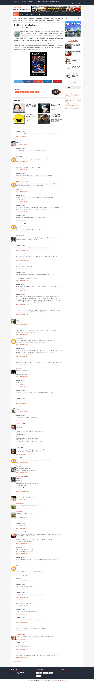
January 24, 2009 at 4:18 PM (22, 462)
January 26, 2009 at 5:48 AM (22, 622)
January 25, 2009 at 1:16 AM (22, 543)
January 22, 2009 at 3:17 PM (22, 144)
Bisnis (32, 14)
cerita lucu (45, 673)
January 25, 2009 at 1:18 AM (22, 553)
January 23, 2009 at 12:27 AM (22, 314)
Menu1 (21, 14)
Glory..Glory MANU (34, 49)
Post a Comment (17, 661)
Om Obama (40, 43)
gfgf (17, 565)
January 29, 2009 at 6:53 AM (22, 639)
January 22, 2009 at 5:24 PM (22, 169)
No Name (18, 457)
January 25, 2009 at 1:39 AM (22, 562)
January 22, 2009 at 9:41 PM (22, 242)
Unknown (18, 156)
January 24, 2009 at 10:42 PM (22, 491)
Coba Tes (18, 338)
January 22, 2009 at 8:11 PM (22, 201)
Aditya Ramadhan (19, 223)
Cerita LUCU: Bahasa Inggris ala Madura (30, 115)
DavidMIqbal (18, 140)
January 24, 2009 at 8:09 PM (22, 472)
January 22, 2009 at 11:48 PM (22, 290)
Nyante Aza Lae (19, 634)
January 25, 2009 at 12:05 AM (22, 508)
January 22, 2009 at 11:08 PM (22, 260)
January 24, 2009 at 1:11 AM (22, 420)
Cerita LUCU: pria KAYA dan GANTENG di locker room (56, 116)
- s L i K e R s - (19, 495)
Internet (38, 14)
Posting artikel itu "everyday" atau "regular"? (75, 75)
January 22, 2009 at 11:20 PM (22, 280)
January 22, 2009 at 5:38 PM (22, 191)
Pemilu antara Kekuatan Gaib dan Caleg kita (76, 52)
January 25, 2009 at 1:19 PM (22, 605)
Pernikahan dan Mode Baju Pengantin (76, 59)
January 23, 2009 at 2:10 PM (22, 395)
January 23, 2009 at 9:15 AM (22, 364)
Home (16, 14)
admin (16, 89)
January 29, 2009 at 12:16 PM (22, 649)
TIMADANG (18, 503)
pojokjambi (18, 318)
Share (28, 81)
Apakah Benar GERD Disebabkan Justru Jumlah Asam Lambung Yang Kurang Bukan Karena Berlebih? (72, 106)
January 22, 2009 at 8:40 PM (22, 211)
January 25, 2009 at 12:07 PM (22, 589)
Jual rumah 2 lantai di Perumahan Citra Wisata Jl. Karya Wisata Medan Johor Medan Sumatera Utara (36, 1)
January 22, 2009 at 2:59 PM (22, 136)
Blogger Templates (51, 680)
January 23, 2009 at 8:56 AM (22, 356)
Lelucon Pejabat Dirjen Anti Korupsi (55, 104)
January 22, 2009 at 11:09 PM (22, 268)
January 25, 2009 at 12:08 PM (22, 597)
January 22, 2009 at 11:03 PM (22, 250)
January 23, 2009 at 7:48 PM (22, 411)
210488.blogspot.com (20, 181)
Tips (27, 14)
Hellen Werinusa (19, 531)
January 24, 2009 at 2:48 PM (22, 454)
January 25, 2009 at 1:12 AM (22, 528)
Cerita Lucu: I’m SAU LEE (31, 104)
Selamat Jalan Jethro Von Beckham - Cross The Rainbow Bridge (73, 100)
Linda (17, 407)
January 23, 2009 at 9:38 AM (22, 376)
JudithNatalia (19, 235)
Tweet (19, 81)
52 (27, 27)
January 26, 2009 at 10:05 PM (22, 630)
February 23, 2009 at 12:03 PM (22, 657)
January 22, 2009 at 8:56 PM (22, 220)
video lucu (39, 675)
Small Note (17, 7)
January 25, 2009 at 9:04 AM (22, 580)
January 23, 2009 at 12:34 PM (22, 386)
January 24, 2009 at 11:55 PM (22, 499)
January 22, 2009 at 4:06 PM (22, 153)
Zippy (17, 466)
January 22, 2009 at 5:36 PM (22, 178)
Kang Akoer (18, 447)
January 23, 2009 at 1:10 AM (22, 324)
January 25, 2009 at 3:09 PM (22, 614)
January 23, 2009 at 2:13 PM (22, 403)
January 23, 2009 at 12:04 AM (22, 304)
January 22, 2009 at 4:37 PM (22, 161)
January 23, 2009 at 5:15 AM (22, 334)
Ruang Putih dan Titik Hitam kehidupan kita (76, 67)
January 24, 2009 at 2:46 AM (22, 444)
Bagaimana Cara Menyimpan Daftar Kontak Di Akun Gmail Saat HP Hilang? (72, 95)
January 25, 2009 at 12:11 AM (22, 519)
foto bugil (51, 673)
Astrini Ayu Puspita (20, 476)
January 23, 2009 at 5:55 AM (22, 344)
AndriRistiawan (19, 423)
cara (41, 673)
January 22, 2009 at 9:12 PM (22, 232)
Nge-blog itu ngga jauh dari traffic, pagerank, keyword (76, 45)
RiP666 (17, 368)
